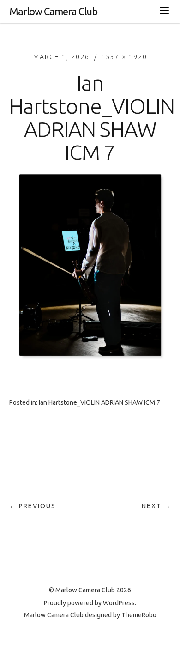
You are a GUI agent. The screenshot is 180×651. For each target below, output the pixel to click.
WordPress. (119, 603)
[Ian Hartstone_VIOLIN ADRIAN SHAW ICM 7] (90, 363)
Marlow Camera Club (53, 11)
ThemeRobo (138, 615)
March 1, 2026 (61, 57)
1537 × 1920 (124, 57)
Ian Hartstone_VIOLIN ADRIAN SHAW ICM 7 (99, 402)
